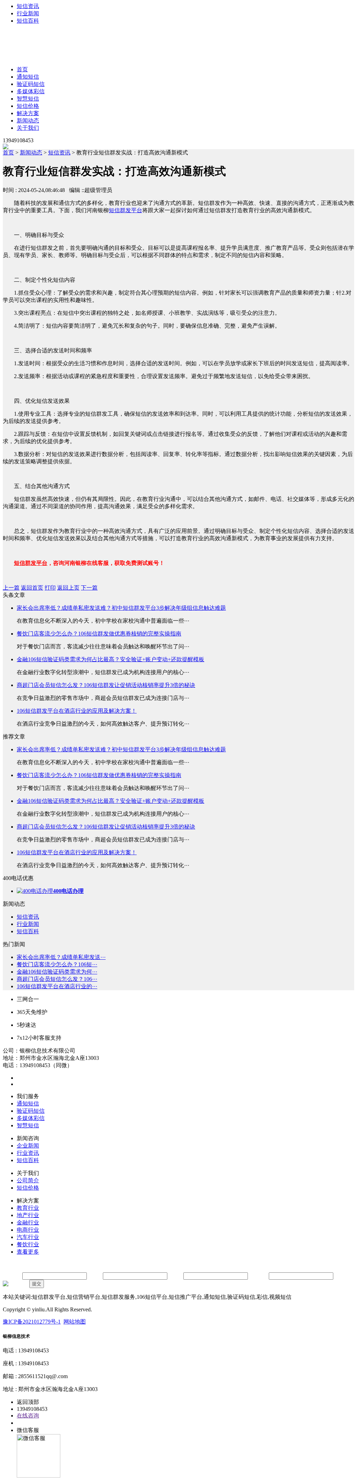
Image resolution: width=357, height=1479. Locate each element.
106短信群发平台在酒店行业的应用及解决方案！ (77, 711)
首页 (22, 69)
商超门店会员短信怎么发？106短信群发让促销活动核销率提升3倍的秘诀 (106, 685)
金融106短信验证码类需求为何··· (57, 972)
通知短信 (28, 77)
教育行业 (28, 1208)
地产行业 (28, 1215)
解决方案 (28, 113)
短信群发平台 (125, 210)
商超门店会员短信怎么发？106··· (57, 979)
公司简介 (28, 1180)
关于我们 (28, 128)
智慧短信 (28, 99)
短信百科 (28, 21)
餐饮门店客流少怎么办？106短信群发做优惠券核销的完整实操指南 (99, 634)
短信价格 (28, 106)
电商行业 (28, 1230)
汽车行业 (28, 1237)
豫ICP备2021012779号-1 (32, 1322)
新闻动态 (28, 120)
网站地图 (74, 1322)
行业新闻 (28, 13)
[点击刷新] (15, 1284)
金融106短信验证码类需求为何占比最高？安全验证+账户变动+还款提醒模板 (110, 659)
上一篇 (11, 588)
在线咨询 (28, 1415)
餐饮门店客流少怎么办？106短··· (57, 964)
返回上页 (68, 588)
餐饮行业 (28, 1244)
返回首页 (32, 588)
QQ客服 (26, 1423)
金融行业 (28, 1222)
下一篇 (89, 588)
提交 (36, 1283)
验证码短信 (31, 84)
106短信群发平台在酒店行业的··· (57, 986)
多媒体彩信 (31, 91)
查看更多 (28, 1252)
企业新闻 (28, 1146)
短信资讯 (28, 6)
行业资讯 (28, 1153)
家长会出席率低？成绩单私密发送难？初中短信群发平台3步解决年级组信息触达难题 (121, 608)
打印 (50, 588)
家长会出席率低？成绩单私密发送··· (61, 957)
